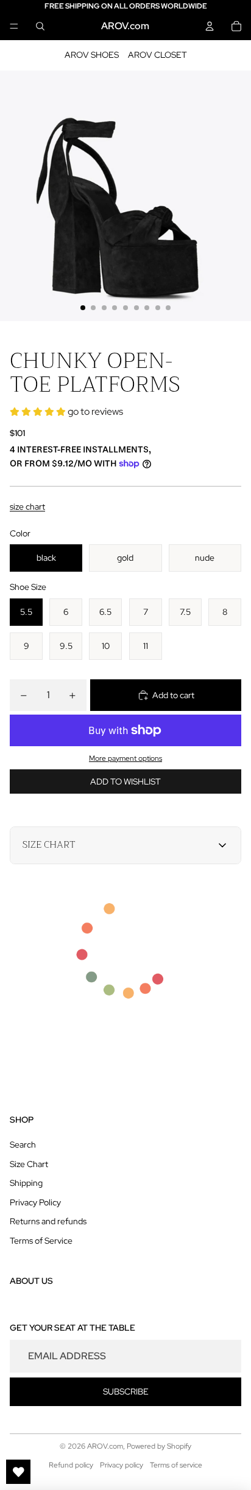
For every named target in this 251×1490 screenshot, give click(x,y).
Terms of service (176, 1465)
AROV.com (105, 1446)
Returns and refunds (48, 1221)
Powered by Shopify (159, 1446)
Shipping (26, 1182)
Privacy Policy (35, 1202)
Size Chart (29, 1164)
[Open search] (40, 26)
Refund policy (71, 1465)
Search (23, 1144)
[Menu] (14, 26)
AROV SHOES (92, 54)
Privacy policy (121, 1465)
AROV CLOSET (157, 54)
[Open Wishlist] (18, 1472)
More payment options (125, 758)
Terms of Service (41, 1240)
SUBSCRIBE (126, 1391)
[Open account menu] (209, 26)
